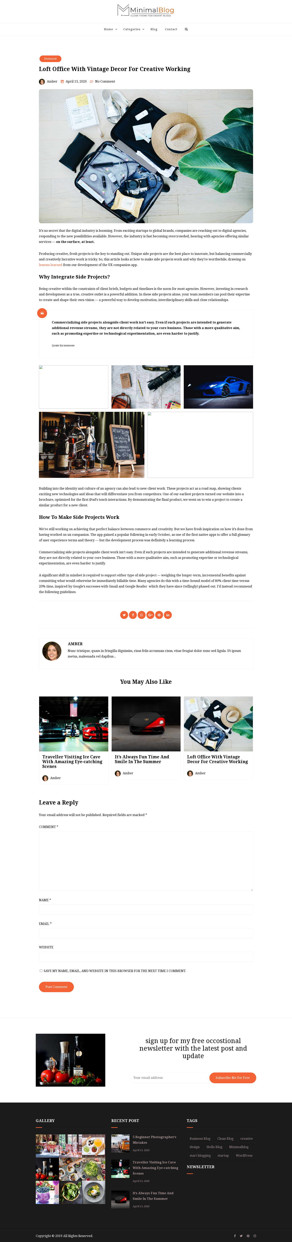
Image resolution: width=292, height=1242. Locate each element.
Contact (171, 29)
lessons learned (51, 265)
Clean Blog (225, 1139)
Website (46, 947)
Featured (50, 58)
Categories (131, 29)
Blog (154, 29)
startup (223, 1155)
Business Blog (200, 1139)
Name (45, 900)
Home (108, 29)
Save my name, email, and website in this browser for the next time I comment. (115, 971)
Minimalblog (238, 1147)
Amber (52, 81)
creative (246, 1139)
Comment (48, 827)
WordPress (244, 1155)
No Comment (105, 81)
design (195, 1147)
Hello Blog (214, 1147)
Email (45, 924)
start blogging (200, 1155)
